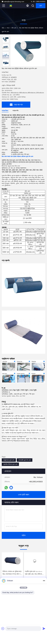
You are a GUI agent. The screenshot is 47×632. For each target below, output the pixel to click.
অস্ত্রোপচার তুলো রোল (8, 460)
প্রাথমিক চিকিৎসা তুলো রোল (10, 464)
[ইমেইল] (11, 487)
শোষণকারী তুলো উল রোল (24, 460)
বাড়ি (3, 28)
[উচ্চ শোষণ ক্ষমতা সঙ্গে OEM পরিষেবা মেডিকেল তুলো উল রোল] (27, 51)
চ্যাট (40, 6)
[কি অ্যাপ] (6, 487)
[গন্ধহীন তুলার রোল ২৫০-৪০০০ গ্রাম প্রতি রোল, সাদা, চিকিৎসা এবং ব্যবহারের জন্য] (12, 560)
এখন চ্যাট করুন (23, 494)
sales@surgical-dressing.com (14, 1)
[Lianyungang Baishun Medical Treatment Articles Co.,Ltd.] (10, 5)
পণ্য (8, 28)
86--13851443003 (38, 1)
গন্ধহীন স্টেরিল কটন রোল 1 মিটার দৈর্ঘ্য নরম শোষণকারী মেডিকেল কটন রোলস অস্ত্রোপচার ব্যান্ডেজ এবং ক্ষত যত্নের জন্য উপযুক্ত (34, 572)
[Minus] (44, 580)
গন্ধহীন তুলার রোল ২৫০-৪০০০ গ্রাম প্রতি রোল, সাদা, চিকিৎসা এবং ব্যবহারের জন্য (11, 572)
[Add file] (2, 628)
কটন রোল (13, 28)
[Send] (44, 628)
